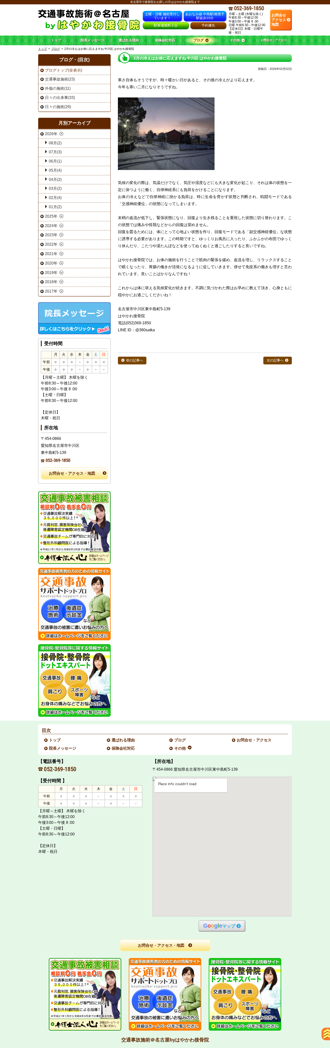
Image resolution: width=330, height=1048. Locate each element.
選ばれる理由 (123, 740)
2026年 (51, 134)
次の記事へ (275, 360)
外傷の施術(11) (58, 88)
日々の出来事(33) (60, 98)
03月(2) (55, 188)
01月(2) (55, 207)
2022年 (51, 244)
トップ (56, 40)
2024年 (51, 226)
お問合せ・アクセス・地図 (72, 473)
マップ (219, 926)
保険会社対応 (123, 748)
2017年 (51, 291)
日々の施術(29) (58, 107)
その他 (180, 748)
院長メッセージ (63, 748)
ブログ (55, 49)
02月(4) (55, 198)
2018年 (51, 282)
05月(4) (55, 170)
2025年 (51, 216)
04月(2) (55, 179)
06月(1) (55, 161)
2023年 (51, 235)
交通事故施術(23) (60, 79)
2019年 (51, 273)
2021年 (51, 254)
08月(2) (55, 143)
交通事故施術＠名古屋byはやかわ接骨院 (165, 1039)
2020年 (51, 263)
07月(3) (55, 152)
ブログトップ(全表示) (63, 70)
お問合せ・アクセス (254, 740)
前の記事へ (134, 360)
